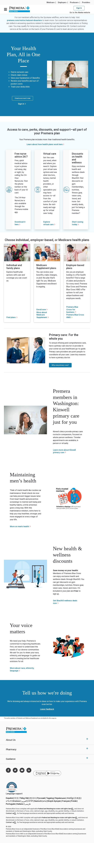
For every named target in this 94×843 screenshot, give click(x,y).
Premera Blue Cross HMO (75, 316)
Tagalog (50, 798)
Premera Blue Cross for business (72, 309)
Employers (62, 2)
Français (66, 801)
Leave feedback (47, 709)
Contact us (11, 813)
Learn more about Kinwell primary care (64, 451)
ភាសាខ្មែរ (71, 798)
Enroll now (41, 309)
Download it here (20, 223)
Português (11, 804)
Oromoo (17, 801)
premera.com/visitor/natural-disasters (24, 20)
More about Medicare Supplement (41, 315)
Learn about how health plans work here (45, 144)
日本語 (78, 798)
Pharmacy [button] (11, 749)
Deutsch (38, 801)
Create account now (22, 98)
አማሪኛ (9, 801)
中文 (16, 798)
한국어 (33, 798)
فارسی (28, 804)
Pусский (41, 798)
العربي (24, 801)
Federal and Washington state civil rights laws (56, 809)
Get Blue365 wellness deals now (65, 601)
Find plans (11, 317)
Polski (74, 801)
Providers (86, 2)
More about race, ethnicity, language (22, 669)
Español (10, 798)
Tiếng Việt (25, 798)
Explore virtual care (48, 223)
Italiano (21, 804)
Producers (74, 2)
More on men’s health (19, 526)
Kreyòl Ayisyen (55, 801)
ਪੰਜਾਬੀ (31, 801)
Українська (61, 798)
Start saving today (77, 223)
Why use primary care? (60, 365)
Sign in (21, 104)
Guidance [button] (10, 759)
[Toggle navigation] (5, 9)
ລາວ (45, 801)
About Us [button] (11, 739)
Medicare (50, 2)
